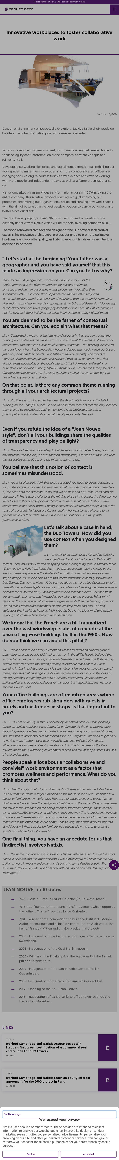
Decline (30, 1154)
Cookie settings (12, 1114)
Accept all (88, 1154)
